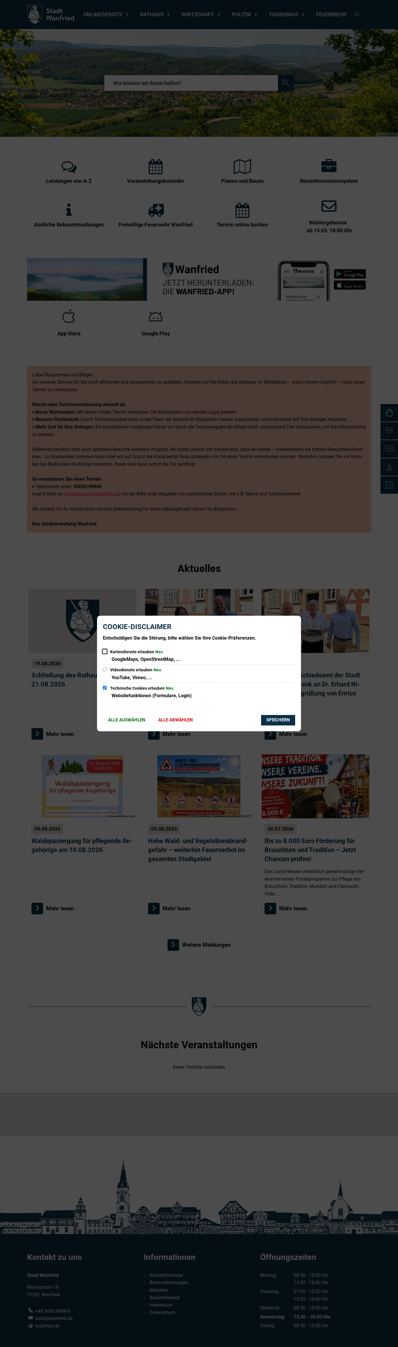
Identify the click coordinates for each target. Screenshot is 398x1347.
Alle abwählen (175, 720)
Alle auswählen (126, 720)
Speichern (278, 720)
